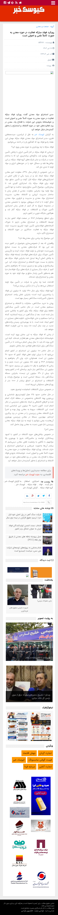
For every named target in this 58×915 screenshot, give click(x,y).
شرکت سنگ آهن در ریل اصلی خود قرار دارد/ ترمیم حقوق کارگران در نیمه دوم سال (23, 516)
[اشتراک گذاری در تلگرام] (38, 496)
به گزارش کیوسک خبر (13, 481)
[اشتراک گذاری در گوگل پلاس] (33, 496)
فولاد (41, 484)
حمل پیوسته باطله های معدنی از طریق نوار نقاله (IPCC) (25, 538)
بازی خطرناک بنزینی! (44, 601)
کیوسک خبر (39, 134)
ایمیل (50, 59)
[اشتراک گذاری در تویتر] (44, 496)
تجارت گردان (45, 753)
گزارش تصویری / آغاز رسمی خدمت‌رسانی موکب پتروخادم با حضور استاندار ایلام (29, 654)
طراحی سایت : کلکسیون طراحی (32, 911)
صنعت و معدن (42, 26)
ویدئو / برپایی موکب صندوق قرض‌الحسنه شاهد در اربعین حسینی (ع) (30, 696)
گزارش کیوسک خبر (30, 487)
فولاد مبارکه (32, 484)
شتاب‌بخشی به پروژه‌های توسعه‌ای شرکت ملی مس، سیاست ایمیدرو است (24, 549)
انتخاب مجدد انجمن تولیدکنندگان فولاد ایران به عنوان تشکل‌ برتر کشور (25, 527)
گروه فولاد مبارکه (46, 487)
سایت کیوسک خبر (32, 474)
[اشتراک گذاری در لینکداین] (27, 496)
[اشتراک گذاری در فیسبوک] (49, 496)
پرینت (49, 65)
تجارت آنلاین (45, 767)
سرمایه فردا (29, 767)
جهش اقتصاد (29, 753)
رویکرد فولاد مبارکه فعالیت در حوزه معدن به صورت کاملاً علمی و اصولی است (32, 34)
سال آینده (49, 484)
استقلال (27, 481)
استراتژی (35, 481)
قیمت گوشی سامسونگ (40, 760)
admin (41, 42)
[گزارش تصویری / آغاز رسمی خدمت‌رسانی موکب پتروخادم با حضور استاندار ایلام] (29, 641)
